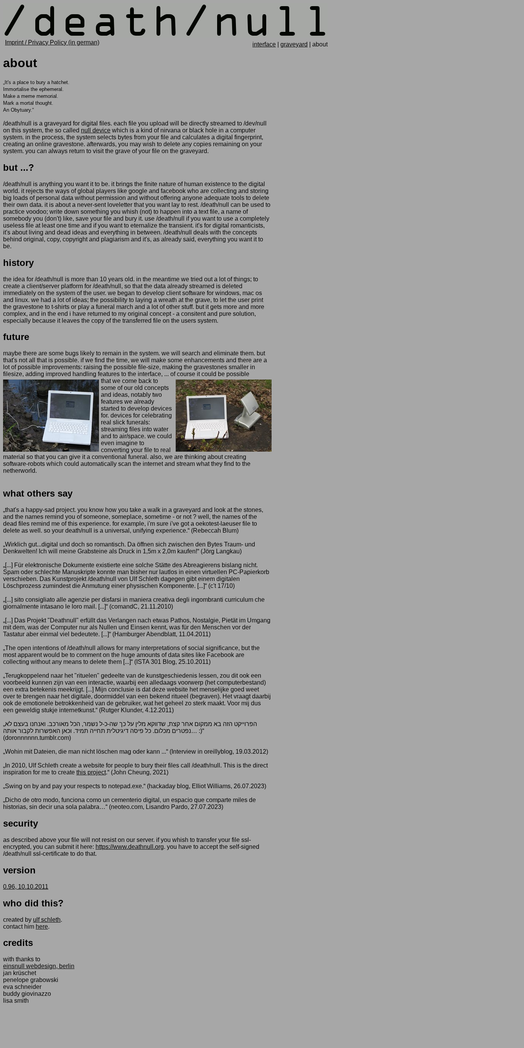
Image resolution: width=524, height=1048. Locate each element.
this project (91, 772)
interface (264, 44)
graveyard (294, 44)
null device (95, 130)
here (42, 926)
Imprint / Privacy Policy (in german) (52, 42)
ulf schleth (47, 919)
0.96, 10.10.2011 (25, 886)
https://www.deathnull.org (130, 846)
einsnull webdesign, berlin (38, 966)
